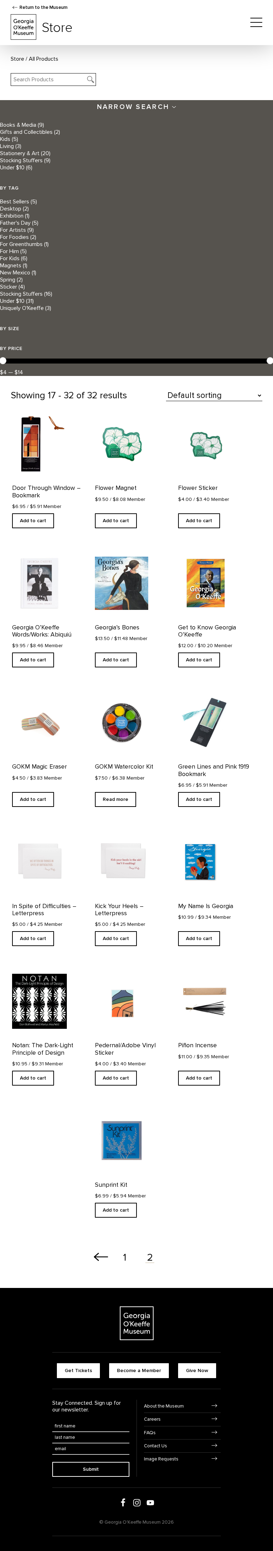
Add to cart (33, 521)
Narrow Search (134, 107)
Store (17, 58)
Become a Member (139, 1370)
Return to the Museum (44, 7)
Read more (115, 799)
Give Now (197, 1370)
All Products (43, 58)
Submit (91, 1469)
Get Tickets (78, 1370)
